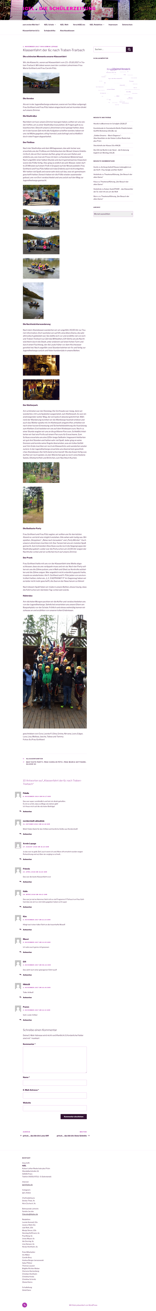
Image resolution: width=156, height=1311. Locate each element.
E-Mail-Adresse (31, 1090)
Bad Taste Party (34, 762)
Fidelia (26, 793)
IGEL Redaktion (96, 25)
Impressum (113, 25)
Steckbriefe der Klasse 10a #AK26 (106, 145)
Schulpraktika (49, 31)
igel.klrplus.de (27, 1185)
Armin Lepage (51, 46)
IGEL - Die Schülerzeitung (59, 8)
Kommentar (29, 1044)
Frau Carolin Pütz (53, 762)
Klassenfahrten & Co (31, 31)
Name (26, 1077)
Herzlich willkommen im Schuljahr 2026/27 (110, 124)
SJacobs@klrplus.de (30, 1214)
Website (27, 1103)
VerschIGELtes (79, 25)
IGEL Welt (64, 25)
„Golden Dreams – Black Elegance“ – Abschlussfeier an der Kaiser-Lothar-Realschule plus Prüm (111, 138)
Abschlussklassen (67, 31)
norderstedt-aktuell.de (33, 821)
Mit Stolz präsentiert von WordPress (83, 1305)
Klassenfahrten (34, 759)
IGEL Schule (49, 25)
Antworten (27, 811)
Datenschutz (127, 25)
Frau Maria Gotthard (75, 762)
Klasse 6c (31, 764)
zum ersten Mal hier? (31, 25)
